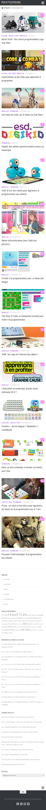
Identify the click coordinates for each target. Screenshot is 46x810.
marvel (37, 624)
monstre (41, 624)
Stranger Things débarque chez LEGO (16, 755)
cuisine (10, 618)
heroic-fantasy (18, 621)
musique (4, 627)
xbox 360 (4, 633)
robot (40, 627)
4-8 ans (11, 614)
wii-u (41, 630)
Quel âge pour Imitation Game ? (23, 652)
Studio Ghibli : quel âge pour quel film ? (29, 664)
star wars (25, 629)
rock (3, 630)
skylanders (17, 630)
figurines (36, 618)
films (6, 621)
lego (25, 623)
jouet (16, 624)
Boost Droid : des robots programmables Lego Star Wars (22, 759)
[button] (23, 22)
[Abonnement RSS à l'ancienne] (21, 804)
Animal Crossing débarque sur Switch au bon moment (21, 732)
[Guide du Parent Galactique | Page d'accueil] (14, 3)
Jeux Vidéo (12, 73)
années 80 (30, 615)
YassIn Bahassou (9, 644)
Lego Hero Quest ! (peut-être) (13, 737)
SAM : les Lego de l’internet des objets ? (20, 354)
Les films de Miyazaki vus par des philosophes (18, 750)
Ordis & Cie (23, 36)
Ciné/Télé (7, 579)
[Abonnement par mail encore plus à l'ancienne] (24, 804)
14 (43, 519)
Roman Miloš (8, 657)
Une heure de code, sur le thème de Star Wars (22, 114)
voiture (38, 630)
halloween (11, 621)
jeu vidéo (12, 624)
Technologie (14, 111)
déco (32, 618)
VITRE (5, 692)
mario (33, 624)
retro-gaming (35, 627)
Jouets (6, 589)
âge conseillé (10, 633)
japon (31, 621)
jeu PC (7, 624)
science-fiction (10, 630)
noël (15, 627)
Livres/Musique (8, 599)
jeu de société (36, 621)
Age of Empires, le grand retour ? (26, 697)
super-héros (33, 630)
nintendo (10, 627)
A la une (4, 36)
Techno (6, 604)
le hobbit (29, 624)
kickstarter (20, 624)
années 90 (36, 615)
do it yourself (26, 618)
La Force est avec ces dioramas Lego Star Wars (19, 717)
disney (20, 618)
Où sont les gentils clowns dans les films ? (24, 692)
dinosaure (15, 618)
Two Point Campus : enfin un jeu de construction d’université (23, 722)
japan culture (26, 621)
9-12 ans (21, 614)
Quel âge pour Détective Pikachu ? (14, 764)
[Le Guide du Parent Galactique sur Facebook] (17, 804)
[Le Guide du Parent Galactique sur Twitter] (28, 804)
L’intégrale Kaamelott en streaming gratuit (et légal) (20, 727)
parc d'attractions (26, 627)
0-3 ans (4, 615)
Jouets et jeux (13, 36)
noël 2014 (19, 627)
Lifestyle (6, 594)
